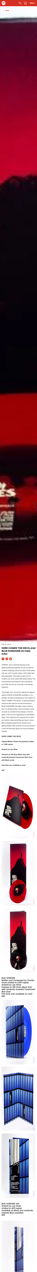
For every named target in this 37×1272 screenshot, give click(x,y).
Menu (32, 3)
